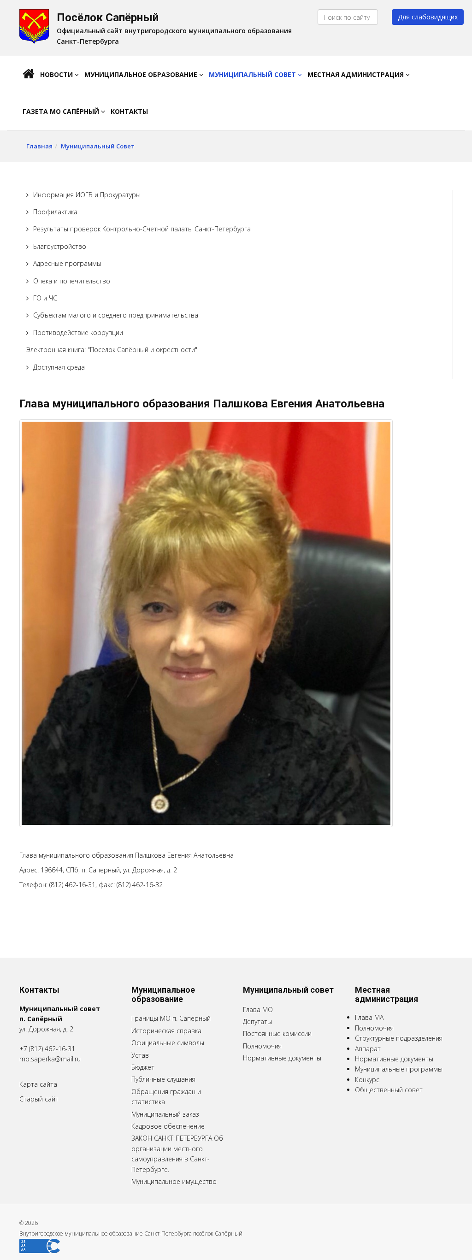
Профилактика (55, 211)
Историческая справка (166, 1030)
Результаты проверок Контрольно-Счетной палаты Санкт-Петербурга (142, 228)
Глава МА (369, 1017)
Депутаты (257, 1021)
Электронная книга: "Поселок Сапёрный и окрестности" (111, 349)
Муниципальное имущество (174, 1181)
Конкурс (367, 1079)
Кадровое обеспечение (168, 1126)
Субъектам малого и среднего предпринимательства (115, 315)
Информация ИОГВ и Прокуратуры (87, 194)
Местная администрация (356, 74)
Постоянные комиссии (277, 1033)
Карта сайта (38, 1084)
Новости (57, 74)
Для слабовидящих (428, 16)
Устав (140, 1055)
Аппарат (368, 1048)
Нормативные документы (282, 1058)
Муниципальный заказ (165, 1114)
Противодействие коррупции (78, 332)
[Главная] (28, 74)
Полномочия (262, 1046)
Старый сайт (39, 1099)
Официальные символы (167, 1042)
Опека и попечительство (71, 281)
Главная (39, 146)
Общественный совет (389, 1089)
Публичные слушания (163, 1079)
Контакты (129, 111)
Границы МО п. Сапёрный (171, 1018)
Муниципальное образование (141, 74)
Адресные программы (67, 263)
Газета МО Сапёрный (62, 111)
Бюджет (142, 1067)
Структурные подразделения (398, 1038)
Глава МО (258, 1009)
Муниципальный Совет (253, 74)
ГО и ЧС (45, 298)
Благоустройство (59, 246)
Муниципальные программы (398, 1069)
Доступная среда (59, 367)
